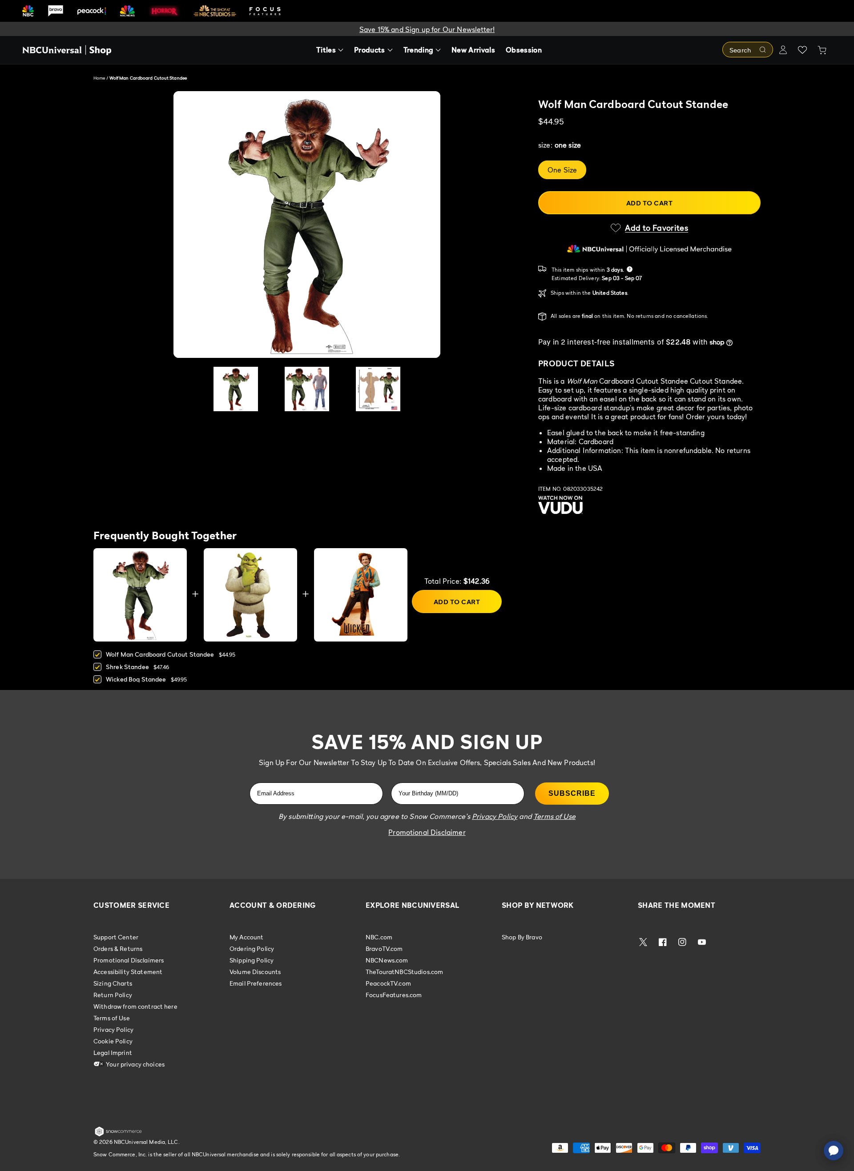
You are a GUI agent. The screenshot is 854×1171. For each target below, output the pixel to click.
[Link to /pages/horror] (164, 10)
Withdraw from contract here (135, 1006)
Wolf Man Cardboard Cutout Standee (160, 654)
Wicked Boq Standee (136, 679)
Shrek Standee (127, 666)
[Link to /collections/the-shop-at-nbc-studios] (214, 10)
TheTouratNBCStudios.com (404, 971)
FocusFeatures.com (394, 995)
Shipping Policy (252, 960)
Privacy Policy (113, 1029)
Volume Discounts (255, 971)
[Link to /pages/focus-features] (265, 10)
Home (99, 77)
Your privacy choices (135, 1064)
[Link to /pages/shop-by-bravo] (55, 10)
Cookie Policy (113, 1041)
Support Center (115, 937)
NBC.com (379, 937)
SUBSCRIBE (572, 793)
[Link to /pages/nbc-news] (127, 10)
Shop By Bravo (522, 937)
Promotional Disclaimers (128, 960)
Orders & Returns (117, 948)
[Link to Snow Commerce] (118, 1134)
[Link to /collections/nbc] (28, 10)
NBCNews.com (387, 960)
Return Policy (112, 995)
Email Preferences (256, 983)
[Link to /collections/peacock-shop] (91, 10)
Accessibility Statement (127, 971)
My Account (246, 937)
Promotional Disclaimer (427, 832)
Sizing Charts (112, 983)
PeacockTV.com (388, 983)
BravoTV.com (384, 948)
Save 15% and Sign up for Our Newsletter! (427, 29)
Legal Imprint (112, 1052)
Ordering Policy (252, 948)
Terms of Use (111, 1018)
